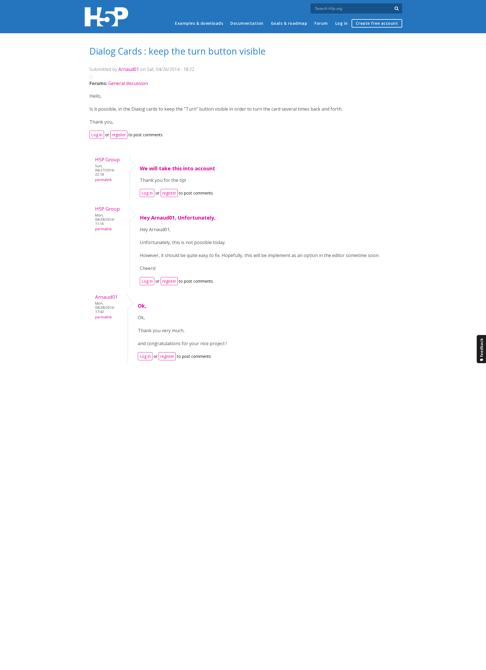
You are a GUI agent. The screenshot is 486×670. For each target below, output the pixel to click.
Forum (321, 23)
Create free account (377, 23)
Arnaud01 (128, 69)
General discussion (128, 83)
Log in (341, 23)
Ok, (142, 305)
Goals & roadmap (289, 23)
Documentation (247, 23)
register (119, 134)
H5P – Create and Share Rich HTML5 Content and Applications (106, 17)
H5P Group (107, 159)
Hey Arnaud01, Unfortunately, (177, 217)
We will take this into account (177, 168)
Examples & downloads (199, 23)
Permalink (103, 179)
